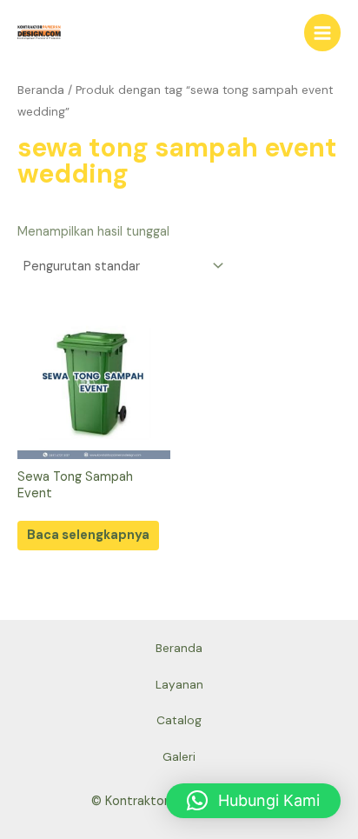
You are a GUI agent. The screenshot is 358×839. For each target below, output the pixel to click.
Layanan (179, 684)
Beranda (40, 90)
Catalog (179, 720)
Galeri (179, 756)
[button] (253, 800)
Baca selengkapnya (88, 535)
